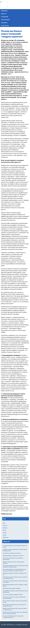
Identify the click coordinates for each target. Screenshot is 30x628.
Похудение (4, 16)
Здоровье (4, 22)
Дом (4, 523)
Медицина (4, 10)
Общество (6, 537)
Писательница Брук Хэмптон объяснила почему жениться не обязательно (15, 566)
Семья (4, 535)
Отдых (5, 532)
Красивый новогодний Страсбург (12, 588)
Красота (3, 13)
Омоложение (5, 19)
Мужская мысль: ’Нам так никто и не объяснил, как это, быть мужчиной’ (15, 612)
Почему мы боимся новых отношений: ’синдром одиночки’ (13, 616)
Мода (4, 530)
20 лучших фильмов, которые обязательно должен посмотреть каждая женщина (14, 570)
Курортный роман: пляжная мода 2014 (13, 555)
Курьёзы (5, 527)
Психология (5, 25)
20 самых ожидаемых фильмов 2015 (13, 594)
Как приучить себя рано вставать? (12, 553)
